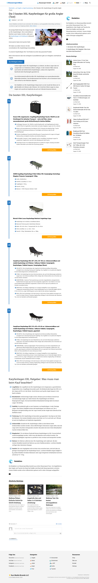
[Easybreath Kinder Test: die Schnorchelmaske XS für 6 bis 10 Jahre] (69, 110)
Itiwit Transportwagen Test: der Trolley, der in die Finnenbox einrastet (81, 145)
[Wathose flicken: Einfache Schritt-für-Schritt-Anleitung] (17, 493)
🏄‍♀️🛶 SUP (55, 3)
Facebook (11, 566)
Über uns (74, 560)
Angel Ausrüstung (28, 8)
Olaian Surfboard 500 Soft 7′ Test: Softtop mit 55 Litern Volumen (81, 121)
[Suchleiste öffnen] (89, 3)
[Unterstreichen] (19, 533)
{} (32, 533)
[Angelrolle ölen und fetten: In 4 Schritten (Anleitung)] (35, 493)
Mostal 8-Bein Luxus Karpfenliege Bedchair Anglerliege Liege (32, 218)
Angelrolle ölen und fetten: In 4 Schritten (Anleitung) (34, 500)
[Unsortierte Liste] (25, 533)
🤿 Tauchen (53, 569)
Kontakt (74, 563)
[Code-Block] (29, 533)
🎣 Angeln (70, 3)
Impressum (80, 574)
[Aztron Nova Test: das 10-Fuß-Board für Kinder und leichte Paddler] (69, 74)
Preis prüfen (52, 150)
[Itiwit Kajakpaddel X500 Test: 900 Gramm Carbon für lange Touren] (69, 86)
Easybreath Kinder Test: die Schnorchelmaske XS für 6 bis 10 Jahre (81, 109)
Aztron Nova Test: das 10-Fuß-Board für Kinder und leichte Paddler (81, 74)
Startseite (11, 8)
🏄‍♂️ (50, 566)
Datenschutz (86, 574)
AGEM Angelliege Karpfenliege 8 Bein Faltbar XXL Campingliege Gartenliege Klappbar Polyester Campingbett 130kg (36, 175)
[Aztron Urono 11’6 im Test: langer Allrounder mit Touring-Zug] (69, 62)
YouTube (11, 560)
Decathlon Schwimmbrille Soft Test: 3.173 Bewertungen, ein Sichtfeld (81, 98)
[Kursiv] (17, 533)
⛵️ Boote (32, 560)
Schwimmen (54, 560)
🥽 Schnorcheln (54, 557)
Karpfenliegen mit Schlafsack (19, 36)
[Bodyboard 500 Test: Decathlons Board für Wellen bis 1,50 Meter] (69, 133)
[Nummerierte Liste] (23, 533)
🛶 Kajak (62, 3)
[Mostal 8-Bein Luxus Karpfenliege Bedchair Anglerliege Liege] (36, 209)
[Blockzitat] (27, 533)
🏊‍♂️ (50, 560)
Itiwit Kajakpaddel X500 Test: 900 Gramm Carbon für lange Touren (81, 86)
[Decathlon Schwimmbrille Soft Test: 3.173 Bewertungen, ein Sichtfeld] (69, 98)
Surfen (53, 566)
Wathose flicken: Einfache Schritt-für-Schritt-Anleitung (16, 500)
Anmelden (59, 523)
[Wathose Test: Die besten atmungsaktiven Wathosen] (54, 493)
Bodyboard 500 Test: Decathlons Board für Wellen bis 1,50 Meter (81, 133)
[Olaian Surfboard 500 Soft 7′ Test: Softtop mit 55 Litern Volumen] (69, 121)
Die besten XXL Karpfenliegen (75, 47)
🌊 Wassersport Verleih (44, 3)
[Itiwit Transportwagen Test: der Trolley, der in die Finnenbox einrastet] (69, 145)
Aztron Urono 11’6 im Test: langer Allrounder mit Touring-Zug (81, 62)
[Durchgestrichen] (21, 533)
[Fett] (15, 533)
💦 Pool (32, 569)
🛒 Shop (85, 3)
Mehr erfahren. (33, 26)
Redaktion (18, 461)
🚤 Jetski (32, 563)
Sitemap (74, 566)
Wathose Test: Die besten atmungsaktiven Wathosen (52, 501)
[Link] (31, 533)
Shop (73, 557)
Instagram (11, 563)
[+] (35, 533)
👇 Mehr (76, 3)
